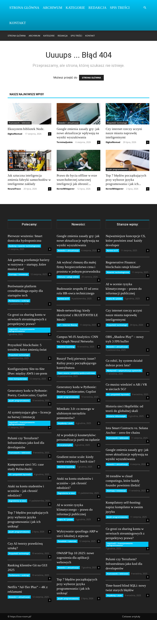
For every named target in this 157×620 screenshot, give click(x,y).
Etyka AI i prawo (65, 169)
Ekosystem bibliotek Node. (26, 129)
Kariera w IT (63, 298)
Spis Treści (120, 8)
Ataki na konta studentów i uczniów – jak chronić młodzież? (26, 490)
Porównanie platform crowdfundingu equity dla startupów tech (25, 290)
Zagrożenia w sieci (17, 500)
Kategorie (75, 8)
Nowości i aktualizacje (68, 122)
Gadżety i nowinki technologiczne (24, 246)
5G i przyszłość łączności (20, 474)
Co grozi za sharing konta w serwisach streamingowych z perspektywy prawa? (27, 319)
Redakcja (97, 8)
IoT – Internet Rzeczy (67, 325)
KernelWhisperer (65, 188)
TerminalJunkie (65, 142)
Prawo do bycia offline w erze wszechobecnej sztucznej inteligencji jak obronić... (77, 180)
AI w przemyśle (16, 169)
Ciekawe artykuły (131, 616)
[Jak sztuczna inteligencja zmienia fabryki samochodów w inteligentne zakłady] (29, 160)
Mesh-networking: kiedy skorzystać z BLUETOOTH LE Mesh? (77, 315)
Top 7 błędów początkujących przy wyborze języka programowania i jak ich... (126, 180)
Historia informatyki (116, 416)
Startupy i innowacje (18, 274)
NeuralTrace (14, 188)
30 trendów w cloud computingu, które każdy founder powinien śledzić (123, 480)
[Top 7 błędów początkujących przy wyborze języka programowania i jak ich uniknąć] (127, 160)
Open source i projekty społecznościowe (76, 373)
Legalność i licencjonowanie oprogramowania (22, 330)
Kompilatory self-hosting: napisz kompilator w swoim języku (124, 507)
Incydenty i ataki (65, 423)
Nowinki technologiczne (118, 272)
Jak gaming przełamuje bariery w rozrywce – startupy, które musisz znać (29, 264)
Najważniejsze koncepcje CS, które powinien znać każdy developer (126, 240)
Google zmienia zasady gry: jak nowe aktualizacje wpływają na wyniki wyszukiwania (78, 133)
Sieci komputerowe (18, 378)
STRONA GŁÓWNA (91, 77)
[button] (144, 8)
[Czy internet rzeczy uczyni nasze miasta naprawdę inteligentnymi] (127, 113)
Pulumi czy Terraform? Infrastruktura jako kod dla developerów (26, 442)
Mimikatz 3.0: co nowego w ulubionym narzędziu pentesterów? (75, 413)
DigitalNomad (15, 133)
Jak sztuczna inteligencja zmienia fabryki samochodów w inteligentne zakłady (29, 180)
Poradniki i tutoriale (67, 541)
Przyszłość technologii (117, 122)
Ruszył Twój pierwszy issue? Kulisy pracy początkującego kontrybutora (76, 363)
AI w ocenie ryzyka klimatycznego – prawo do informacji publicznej (75, 509)
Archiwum (52, 8)
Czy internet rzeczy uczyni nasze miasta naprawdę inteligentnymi (124, 133)
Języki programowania (117, 169)
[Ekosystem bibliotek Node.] (29, 113)
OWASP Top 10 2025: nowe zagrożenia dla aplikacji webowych (75, 557)
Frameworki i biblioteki (19, 122)
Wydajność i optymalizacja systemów (124, 370)
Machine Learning (66, 346)
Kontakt (17, 23)
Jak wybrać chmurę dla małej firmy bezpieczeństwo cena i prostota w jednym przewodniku (78, 267)
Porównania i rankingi (19, 300)
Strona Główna (24, 8)
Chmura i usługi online (68, 276)
